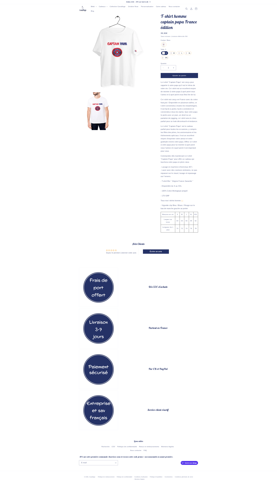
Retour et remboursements (149, 446)
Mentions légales (167, 446)
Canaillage (92, 477)
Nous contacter (135, 450)
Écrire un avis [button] (156, 251)
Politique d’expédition (156, 476)
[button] (94, 6)
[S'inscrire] (115, 462)
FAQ (145, 450)
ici (182, 201)
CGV (113, 446)
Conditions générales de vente (184, 476)
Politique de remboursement (106, 476)
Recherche (105, 446)
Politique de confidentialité (127, 446)
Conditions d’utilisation (141, 476)
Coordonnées (169, 476)
